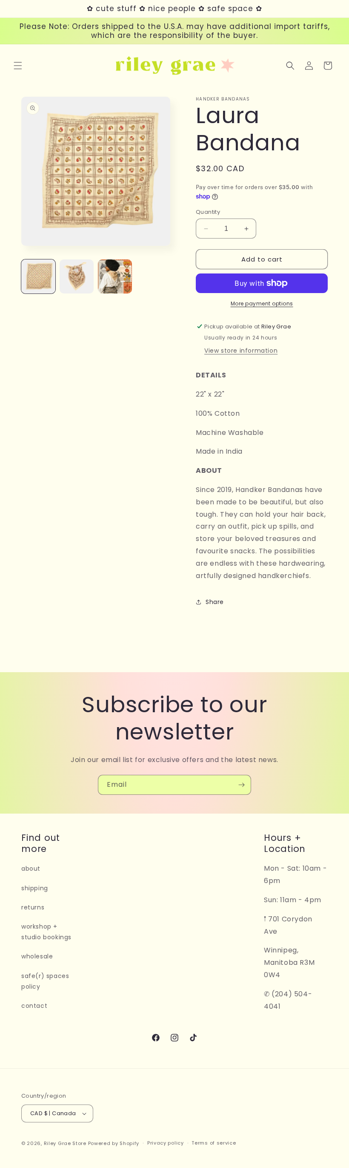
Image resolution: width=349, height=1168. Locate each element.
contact (34, 1005)
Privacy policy (165, 1142)
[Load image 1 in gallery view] (38, 276)
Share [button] (215, 602)
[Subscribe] (241, 785)
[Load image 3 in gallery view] (115, 276)
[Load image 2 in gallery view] (77, 276)
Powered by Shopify (114, 1143)
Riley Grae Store (65, 1143)
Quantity (208, 212)
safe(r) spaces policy (45, 981)
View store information (240, 350)
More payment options (262, 303)
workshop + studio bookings (46, 931)
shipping (34, 888)
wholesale (37, 956)
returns (32, 907)
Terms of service (214, 1142)
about (30, 868)
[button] (18, 65)
